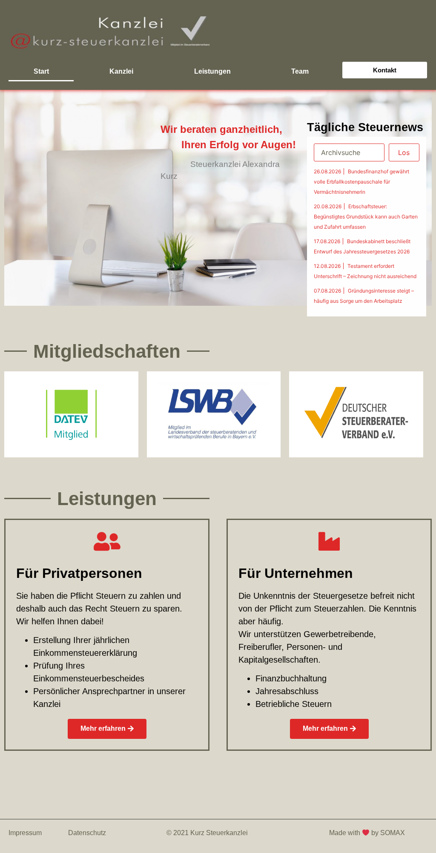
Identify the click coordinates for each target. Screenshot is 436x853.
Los (404, 152)
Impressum (25, 832)
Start (41, 71)
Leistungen (212, 71)
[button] (384, 70)
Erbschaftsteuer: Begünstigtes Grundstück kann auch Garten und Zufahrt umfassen (366, 216)
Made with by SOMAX (368, 832)
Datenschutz (87, 832)
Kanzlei (121, 71)
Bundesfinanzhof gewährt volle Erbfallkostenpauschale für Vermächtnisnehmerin (361, 181)
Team (300, 71)
